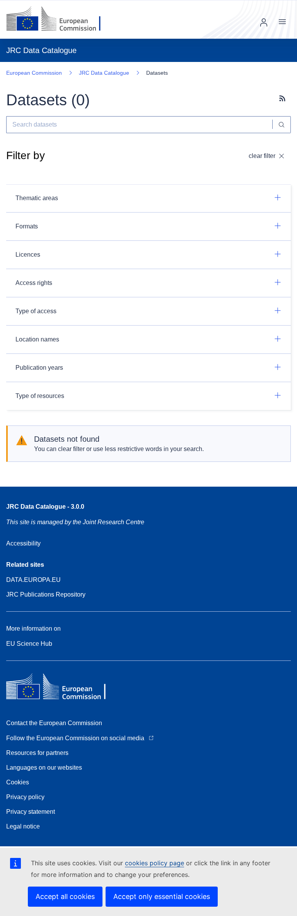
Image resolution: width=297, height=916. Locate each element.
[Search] (282, 124)
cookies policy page (154, 863)
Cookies (17, 782)
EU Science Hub (29, 643)
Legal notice (23, 826)
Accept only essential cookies (161, 896)
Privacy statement (30, 811)
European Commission (34, 73)
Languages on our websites (44, 767)
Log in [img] (263, 22)
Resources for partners (37, 753)
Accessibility (23, 543)
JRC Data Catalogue (104, 73)
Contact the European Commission (54, 723)
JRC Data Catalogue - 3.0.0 (45, 506)
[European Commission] (59, 19)
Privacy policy (25, 797)
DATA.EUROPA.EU (33, 579)
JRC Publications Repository (45, 594)
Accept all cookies (65, 896)
